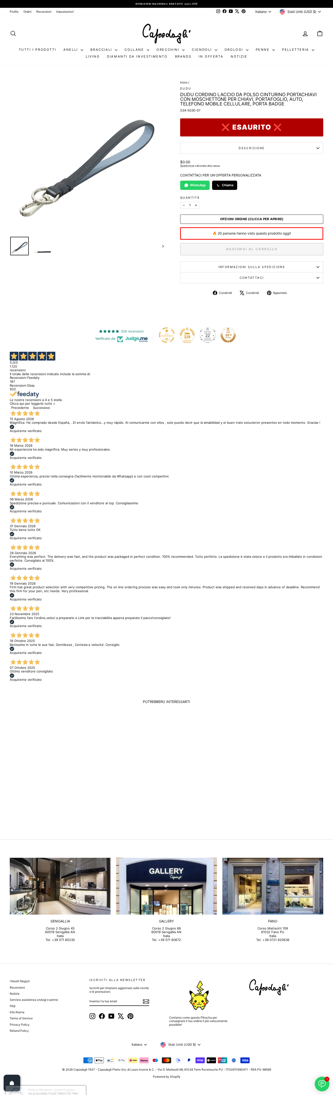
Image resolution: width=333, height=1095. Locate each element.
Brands (183, 56)
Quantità (190, 197)
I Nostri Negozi (20, 981)
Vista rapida (47, 785)
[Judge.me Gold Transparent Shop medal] (167, 335)
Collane (135, 50)
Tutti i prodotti (37, 50)
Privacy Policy (19, 1024)
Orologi (235, 50)
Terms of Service (21, 1018)
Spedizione (187, 165)
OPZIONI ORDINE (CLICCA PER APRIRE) (252, 219)
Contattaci (252, 277)
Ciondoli (202, 50)
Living (93, 56)
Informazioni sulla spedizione (251, 267)
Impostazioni (65, 11)
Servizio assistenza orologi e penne (34, 1000)
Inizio (183, 82)
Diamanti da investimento (137, 56)
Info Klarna (17, 1012)
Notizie (239, 56)
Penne (263, 50)
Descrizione (251, 148)
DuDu (185, 88)
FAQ (12, 1006)
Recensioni (43, 11)
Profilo (14, 11)
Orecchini (169, 50)
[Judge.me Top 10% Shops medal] (228, 335)
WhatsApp (198, 185)
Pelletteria (296, 50)
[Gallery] (166, 886)
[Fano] (272, 886)
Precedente (20, 408)
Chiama (227, 185)
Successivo (41, 408)
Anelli (71, 50)
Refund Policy (19, 1031)
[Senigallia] (60, 886)
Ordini (27, 11)
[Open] (12, 1083)
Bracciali (102, 50)
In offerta (211, 56)
